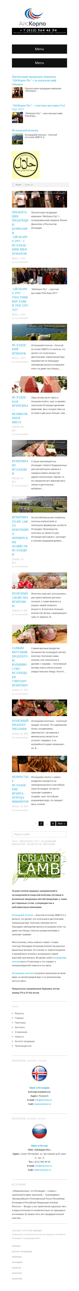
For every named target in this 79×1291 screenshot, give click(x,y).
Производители (23, 1045)
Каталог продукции (25, 1041)
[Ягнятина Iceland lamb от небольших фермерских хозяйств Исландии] (39, 505)
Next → (61, 823)
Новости (19, 1036)
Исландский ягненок (25, 130)
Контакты (20, 1027)
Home (18, 184)
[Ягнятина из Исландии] (39, 449)
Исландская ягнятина (23, 973)
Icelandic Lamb (35, 192)
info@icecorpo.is (43, 1099)
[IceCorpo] (33, 17)
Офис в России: (39, 1145)
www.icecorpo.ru (43, 1169)
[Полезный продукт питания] (39, 708)
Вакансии (17, 1278)
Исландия (17, 1262)
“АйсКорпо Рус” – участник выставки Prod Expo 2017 (20, 299)
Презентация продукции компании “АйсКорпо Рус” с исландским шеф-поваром (34, 80)
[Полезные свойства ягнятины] (39, 581)
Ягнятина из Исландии (54, 192)
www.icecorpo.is (43, 1103)
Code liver (22, 192)
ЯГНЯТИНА (17, 1257)
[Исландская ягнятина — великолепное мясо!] (39, 385)
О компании (21, 1031)
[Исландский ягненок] (39, 333)
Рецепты (19, 1013)
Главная (19, 1017)
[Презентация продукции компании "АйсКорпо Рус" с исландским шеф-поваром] (39, 200)
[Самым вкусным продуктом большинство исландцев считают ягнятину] (39, 635)
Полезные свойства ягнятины (20, 600)
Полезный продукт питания (20, 725)
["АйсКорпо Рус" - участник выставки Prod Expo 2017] (39, 277)
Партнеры (20, 1022)
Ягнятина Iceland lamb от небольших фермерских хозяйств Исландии (20, 535)
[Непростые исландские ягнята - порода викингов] (39, 764)
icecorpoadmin (21, 261)
